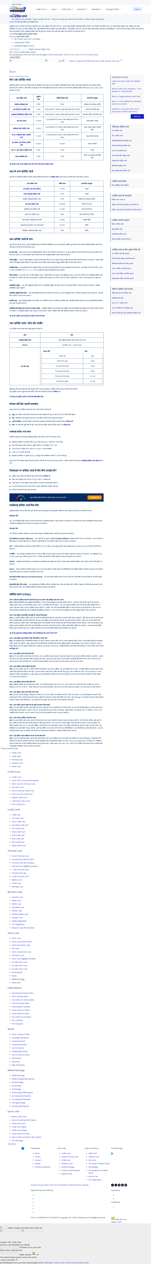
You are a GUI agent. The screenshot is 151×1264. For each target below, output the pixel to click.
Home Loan (16, 938)
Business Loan (17, 897)
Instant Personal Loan (20, 856)
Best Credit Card (18, 842)
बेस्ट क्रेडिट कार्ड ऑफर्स (120, 185)
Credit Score (16, 777)
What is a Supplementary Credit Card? (126, 96)
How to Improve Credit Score (23, 791)
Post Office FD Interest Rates (23, 1000)
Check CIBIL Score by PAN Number (25, 780)
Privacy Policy (93, 54)
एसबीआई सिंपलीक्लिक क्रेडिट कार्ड (21, 114)
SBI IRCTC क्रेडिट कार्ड (119, 303)
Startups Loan (17, 917)
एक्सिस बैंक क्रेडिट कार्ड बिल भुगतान (122, 263)
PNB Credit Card (18, 835)
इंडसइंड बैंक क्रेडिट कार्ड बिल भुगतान (123, 278)
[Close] (1, 1224)
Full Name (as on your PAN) (30, 1247)
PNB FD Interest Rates (20, 1003)
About (37, 1153)
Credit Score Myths (19, 1127)
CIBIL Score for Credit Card (22, 794)
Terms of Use (80, 54)
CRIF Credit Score (18, 804)
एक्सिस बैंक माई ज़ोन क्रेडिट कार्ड (121, 293)
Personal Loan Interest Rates (23, 859)
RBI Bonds (16, 1061)
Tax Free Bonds (18, 1048)
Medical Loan (17, 880)
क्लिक (55, 391)
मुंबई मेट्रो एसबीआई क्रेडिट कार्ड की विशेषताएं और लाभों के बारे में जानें (36, 633)
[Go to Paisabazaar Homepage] (17, 9)
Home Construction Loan (21, 952)
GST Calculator (17, 1020)
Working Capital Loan (20, 914)
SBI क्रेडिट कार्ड (117, 130)
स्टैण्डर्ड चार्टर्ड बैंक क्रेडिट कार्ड (121, 145)
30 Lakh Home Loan (19, 962)
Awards (37, 1163)
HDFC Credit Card (18, 821)
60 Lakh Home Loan (19, 969)
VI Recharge (16, 1089)
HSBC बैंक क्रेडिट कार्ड (119, 150)
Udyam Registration (19, 921)
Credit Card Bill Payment (71, 1170)
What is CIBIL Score (19, 1116)
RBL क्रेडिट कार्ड (117, 135)
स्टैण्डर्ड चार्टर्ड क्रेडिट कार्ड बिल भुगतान (123, 258)
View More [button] (12, 1144)
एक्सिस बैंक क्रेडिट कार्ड (119, 165)
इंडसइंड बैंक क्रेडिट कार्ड (119, 160)
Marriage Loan (17, 887)
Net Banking (93, 1167)
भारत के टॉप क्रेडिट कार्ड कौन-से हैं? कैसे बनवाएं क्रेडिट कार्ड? (34, 164)
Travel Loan (16, 883)
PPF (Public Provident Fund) (99, 1163)
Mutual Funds (67, 1174)
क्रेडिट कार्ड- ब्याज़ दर (118, 199)
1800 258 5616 (17, 17)
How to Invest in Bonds (21, 1055)
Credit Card (16, 815)
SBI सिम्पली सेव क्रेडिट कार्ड (21, 109)
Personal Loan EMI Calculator (23, 863)
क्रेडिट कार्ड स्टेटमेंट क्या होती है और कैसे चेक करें (126, 209)
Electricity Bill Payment (20, 1106)
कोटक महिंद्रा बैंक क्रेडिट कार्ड (121, 170)
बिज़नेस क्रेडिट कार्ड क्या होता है (121, 239)
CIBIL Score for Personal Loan (23, 784)
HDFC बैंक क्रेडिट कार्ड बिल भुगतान (123, 273)
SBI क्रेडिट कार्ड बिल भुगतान (120, 253)
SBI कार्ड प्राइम (21, 121)
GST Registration (18, 924)
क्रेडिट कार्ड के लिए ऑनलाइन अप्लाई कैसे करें (125, 204)
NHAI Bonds (16, 1058)
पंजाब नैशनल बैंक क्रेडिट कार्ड (121, 155)
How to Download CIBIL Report (24, 1120)
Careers (38, 1157)
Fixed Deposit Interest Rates (23, 993)
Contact (38, 1160)
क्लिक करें (70, 421)
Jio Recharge (16, 1086)
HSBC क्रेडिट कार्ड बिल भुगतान (121, 268)
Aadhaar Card (93, 1157)
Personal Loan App (19, 873)
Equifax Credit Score (19, 797)
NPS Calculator (17, 1024)
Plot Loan (15, 948)
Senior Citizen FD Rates (21, 1010)
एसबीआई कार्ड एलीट (118, 298)
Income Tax (93, 1176)
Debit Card (92, 1153)
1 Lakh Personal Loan (20, 869)
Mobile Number (35, 49)
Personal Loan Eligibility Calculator (25, 866)
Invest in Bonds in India (20, 1034)
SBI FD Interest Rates (20, 996)
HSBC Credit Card (18, 832)
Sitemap (85, 1185)
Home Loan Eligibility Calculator (24, 959)
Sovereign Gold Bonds (20, 1038)
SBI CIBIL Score (18, 787)
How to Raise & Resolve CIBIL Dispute (26, 1137)
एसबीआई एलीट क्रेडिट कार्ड (21, 128)
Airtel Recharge (17, 1082)
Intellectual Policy (75, 1185)
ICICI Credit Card (18, 828)
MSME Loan (16, 904)
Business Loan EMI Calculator (23, 928)
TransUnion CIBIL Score (21, 801)
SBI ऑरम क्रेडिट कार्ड (32, 204)
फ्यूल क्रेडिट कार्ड (117, 229)
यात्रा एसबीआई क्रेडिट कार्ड (31, 194)
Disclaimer (64, 1185)
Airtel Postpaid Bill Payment (22, 1092)
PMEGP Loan (17, 911)
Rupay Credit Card (18, 845)
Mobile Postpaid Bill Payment (23, 1079)
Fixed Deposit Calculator (21, 1007)
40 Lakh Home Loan (19, 965)
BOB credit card (18, 839)
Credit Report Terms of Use (63, 54)
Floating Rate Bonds (19, 1051)
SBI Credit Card (17, 818)
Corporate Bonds (18, 1041)
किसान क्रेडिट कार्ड (117, 224)
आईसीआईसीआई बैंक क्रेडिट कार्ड (122, 140)
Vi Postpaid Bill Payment (21, 1099)
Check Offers (15, 57)
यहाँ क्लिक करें (94, 497)
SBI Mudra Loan (18, 907)
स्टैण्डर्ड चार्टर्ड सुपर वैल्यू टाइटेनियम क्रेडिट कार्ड (126, 313)
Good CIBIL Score (18, 1123)
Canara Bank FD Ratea (20, 1013)
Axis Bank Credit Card (20, 825)
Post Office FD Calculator (21, 1017)
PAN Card (92, 1160)
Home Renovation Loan (21, 945)
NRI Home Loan (18, 955)
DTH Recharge (17, 1140)
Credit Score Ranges (19, 1130)
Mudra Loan (16, 900)
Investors (34, 1185)
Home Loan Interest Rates (22, 942)
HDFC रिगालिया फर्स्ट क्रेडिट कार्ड (122, 308)
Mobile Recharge (18, 1075)
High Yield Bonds (18, 1065)
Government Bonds (19, 1044)
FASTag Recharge (18, 1103)
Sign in (137, 9)
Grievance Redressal (42, 1167)
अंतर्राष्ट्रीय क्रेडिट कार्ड (119, 234)
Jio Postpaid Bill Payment (21, 1096)
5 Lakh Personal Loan (20, 876)
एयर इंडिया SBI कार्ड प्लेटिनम (32, 189)
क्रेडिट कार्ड (55, 177)
